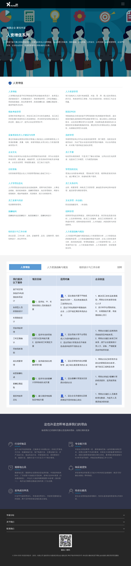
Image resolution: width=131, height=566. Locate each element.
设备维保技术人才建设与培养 (21, 134)
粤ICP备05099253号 (75, 555)
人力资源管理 (72, 91)
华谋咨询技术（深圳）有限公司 (32, 555)
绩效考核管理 (14, 111)
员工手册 (70, 152)
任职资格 (12, 169)
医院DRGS (71, 111)
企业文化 (12, 152)
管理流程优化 (72, 169)
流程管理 (70, 134)
